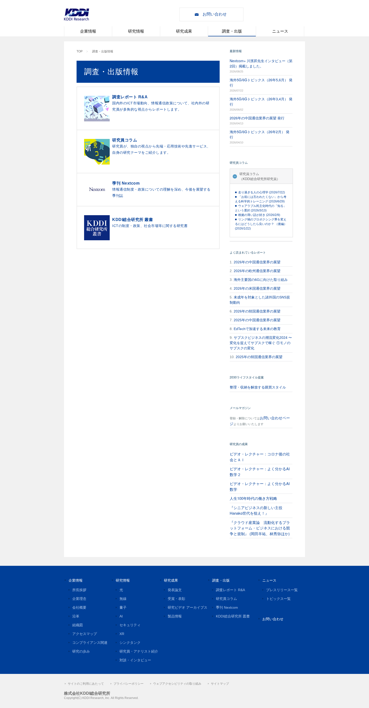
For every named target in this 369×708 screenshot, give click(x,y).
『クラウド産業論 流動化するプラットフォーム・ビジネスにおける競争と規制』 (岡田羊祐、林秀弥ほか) (260, 528)
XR (121, 634)
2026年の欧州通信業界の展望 (257, 271)
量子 (123, 607)
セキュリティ (130, 625)
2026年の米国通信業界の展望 (257, 288)
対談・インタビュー (135, 660)
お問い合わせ (215, 14)
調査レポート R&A (230, 590)
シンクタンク (130, 643)
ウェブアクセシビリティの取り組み (177, 683)
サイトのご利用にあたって (86, 683)
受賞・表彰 (176, 599)
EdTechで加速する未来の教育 (257, 329)
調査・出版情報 (102, 51)
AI (121, 616)
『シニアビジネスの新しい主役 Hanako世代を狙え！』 (256, 510)
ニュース (280, 31)
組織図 (77, 625)
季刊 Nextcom (227, 607)
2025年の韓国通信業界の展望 (259, 357)
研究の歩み (81, 651)
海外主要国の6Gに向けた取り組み (261, 280)
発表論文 (175, 590)
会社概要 (79, 607)
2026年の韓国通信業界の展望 (257, 311)
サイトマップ (220, 683)
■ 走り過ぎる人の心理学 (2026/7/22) (260, 192)
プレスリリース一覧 (282, 590)
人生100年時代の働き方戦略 (253, 498)
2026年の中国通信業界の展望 (257, 262)
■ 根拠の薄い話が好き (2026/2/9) (257, 215)
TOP (80, 51)
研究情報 (136, 31)
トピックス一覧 (278, 599)
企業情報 (88, 31)
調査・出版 (232, 31)
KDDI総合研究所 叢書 (233, 616)
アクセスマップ (84, 634)
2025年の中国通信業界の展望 (257, 320)
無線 (123, 599)
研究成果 (184, 31)
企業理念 (79, 599)
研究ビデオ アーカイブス (187, 607)
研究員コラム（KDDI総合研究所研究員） (259, 176)
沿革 (75, 616)
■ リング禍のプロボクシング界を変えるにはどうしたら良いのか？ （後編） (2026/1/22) (261, 224)
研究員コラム (226, 599)
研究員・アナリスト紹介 (138, 651)
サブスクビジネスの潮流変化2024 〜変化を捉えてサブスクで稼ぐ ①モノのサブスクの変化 (261, 343)
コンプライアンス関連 (89, 643)
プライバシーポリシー (128, 683)
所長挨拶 (79, 590)
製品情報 (175, 616)
